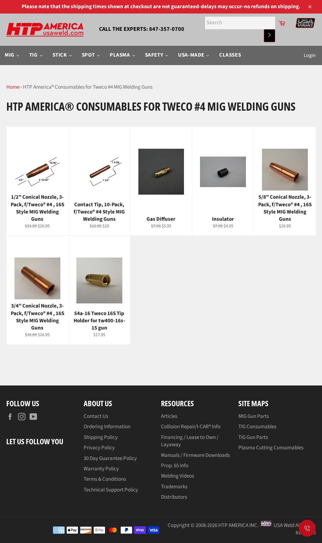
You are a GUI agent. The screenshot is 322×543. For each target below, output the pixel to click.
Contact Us (96, 416)
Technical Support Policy (111, 490)
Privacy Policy (99, 448)
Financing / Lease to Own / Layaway (190, 441)
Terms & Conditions (105, 479)
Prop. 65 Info (174, 465)
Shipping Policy (101, 437)
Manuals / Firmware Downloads (195, 455)
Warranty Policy (101, 469)
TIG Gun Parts (253, 437)
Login (310, 55)
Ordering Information (107, 426)
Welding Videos (177, 476)
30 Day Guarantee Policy (110, 458)
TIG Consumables (257, 426)
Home (12, 87)
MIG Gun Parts (253, 416)
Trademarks (174, 486)
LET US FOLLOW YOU (34, 441)
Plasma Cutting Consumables (270, 448)
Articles (169, 416)
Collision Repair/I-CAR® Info (190, 426)
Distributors (174, 497)
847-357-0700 (166, 29)
